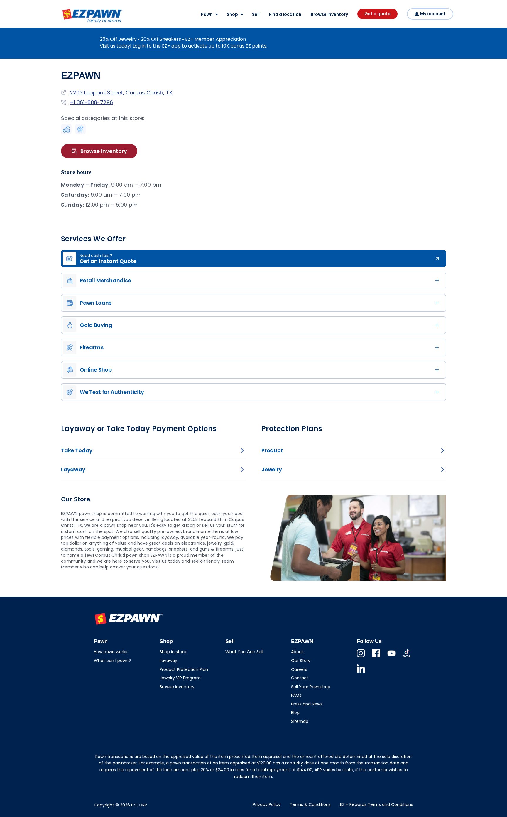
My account (433, 14)
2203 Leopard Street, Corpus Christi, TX (121, 92)
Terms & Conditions (310, 804)
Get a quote (377, 14)
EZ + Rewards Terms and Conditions (376, 804)
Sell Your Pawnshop (310, 687)
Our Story (300, 661)
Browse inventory (329, 14)
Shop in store (173, 652)
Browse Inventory (103, 151)
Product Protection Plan (184, 669)
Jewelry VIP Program (180, 678)
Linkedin (361, 672)
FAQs (296, 695)
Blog (295, 712)
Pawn (207, 14)
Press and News (306, 704)
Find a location (285, 14)
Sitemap (299, 721)
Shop (232, 14)
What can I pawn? (112, 661)
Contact (299, 678)
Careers (299, 669)
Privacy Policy (266, 804)
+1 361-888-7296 (91, 102)
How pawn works (110, 652)
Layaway (168, 661)
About (297, 652)
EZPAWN (71, 23)
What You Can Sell (244, 652)
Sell (256, 14)
